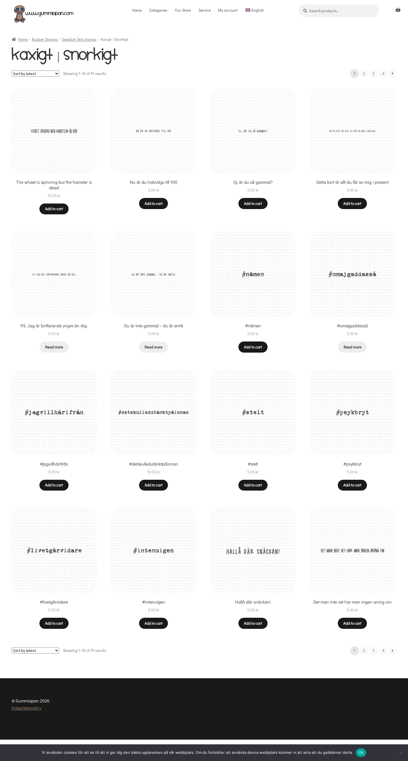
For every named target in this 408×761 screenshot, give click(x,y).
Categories (158, 10)
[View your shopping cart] (398, 10)
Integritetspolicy (26, 708)
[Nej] (401, 752)
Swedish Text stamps (79, 39)
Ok (361, 752)
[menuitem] (254, 10)
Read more (54, 347)
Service (204, 10)
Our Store (183, 10)
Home (137, 10)
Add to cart (54, 208)
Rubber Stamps (45, 39)
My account (228, 10)
